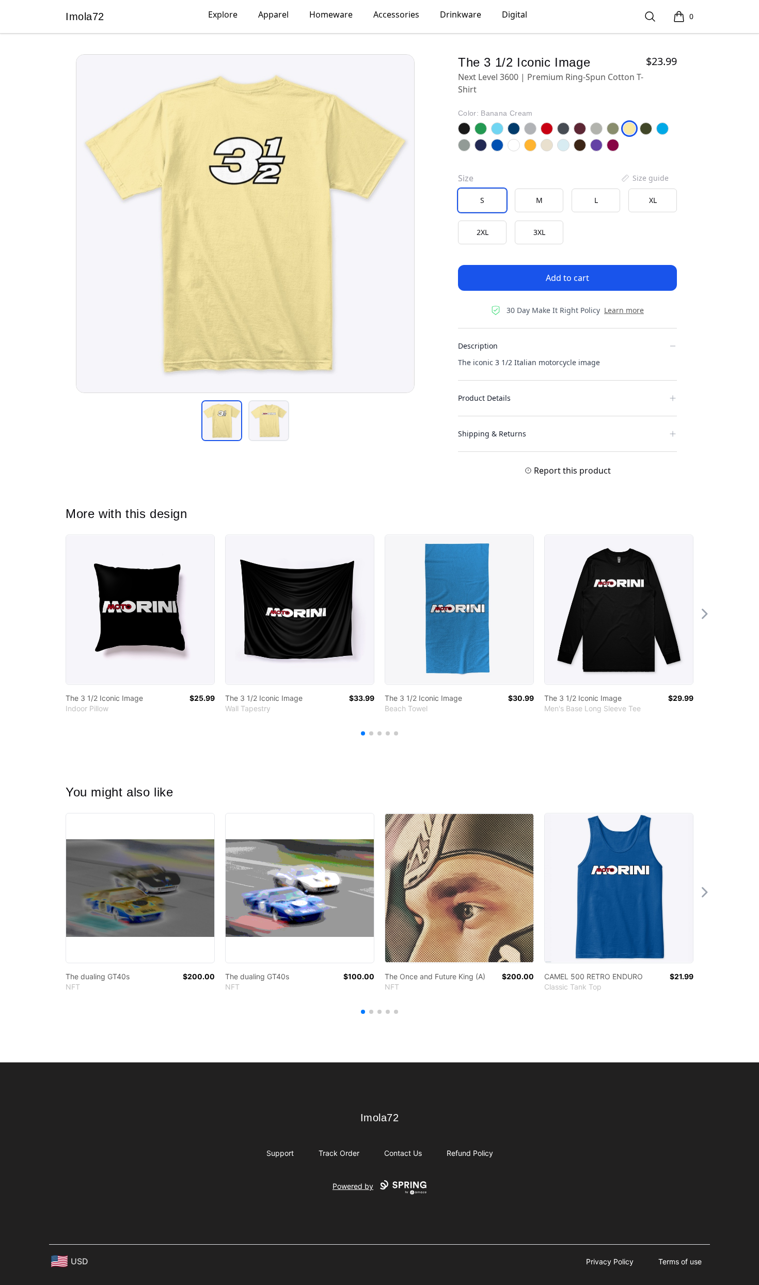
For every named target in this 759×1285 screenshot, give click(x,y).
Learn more (624, 310)
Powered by (353, 1186)
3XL (539, 232)
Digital (514, 14)
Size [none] (465, 178)
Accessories (396, 14)
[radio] (482, 200)
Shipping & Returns (492, 433)
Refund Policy (470, 1153)
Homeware (331, 14)
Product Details (484, 398)
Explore (223, 14)
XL (653, 200)
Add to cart (567, 278)
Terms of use (680, 1261)
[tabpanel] (245, 223)
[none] (644, 178)
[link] (140, 609)
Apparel (273, 14)
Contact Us (403, 1153)
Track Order (339, 1153)
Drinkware (460, 14)
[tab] (221, 420)
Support (280, 1153)
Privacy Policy (610, 1261)
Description (478, 346)
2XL (482, 232)
